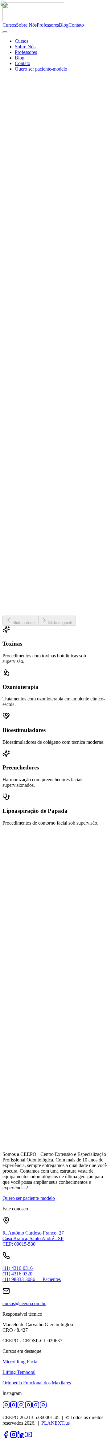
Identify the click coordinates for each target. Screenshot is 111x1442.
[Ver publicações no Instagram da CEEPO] (43, 1406)
